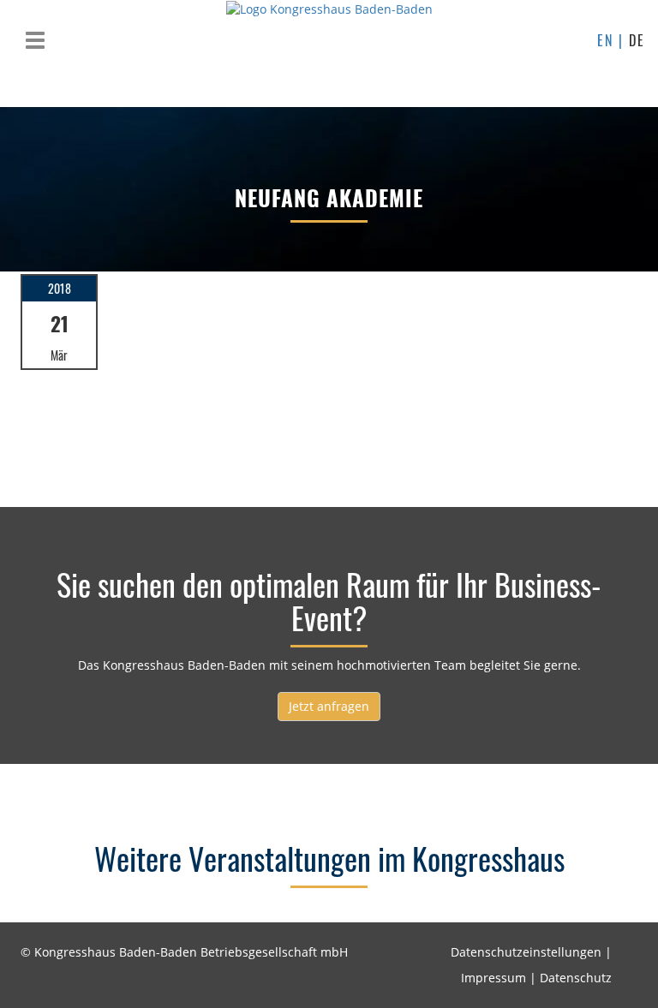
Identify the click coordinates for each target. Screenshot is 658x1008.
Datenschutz (576, 977)
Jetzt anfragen (329, 706)
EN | (613, 40)
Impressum (493, 977)
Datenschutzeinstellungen (526, 952)
